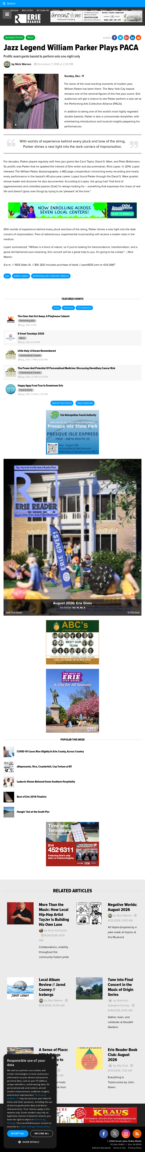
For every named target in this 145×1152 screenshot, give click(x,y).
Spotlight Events (14, 37)
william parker (21, 276)
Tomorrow (68, 308)
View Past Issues (13, 612)
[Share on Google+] (126, 37)
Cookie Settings (27, 1126)
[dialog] (30, 1101)
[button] (30, 1142)
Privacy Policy (134, 1148)
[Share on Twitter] (120, 37)
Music (30, 37)
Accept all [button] (17, 1133)
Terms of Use (119, 1148)
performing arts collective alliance (51, 276)
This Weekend (84, 308)
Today (56, 308)
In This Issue (134, 612)
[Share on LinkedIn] (132, 37)
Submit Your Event (62, 403)
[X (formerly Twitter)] (114, 1135)
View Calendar (85, 403)
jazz (7, 276)
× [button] (52, 1058)
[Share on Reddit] (138, 37)
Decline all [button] (41, 1133)
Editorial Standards (101, 1148)
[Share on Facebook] (114, 37)
